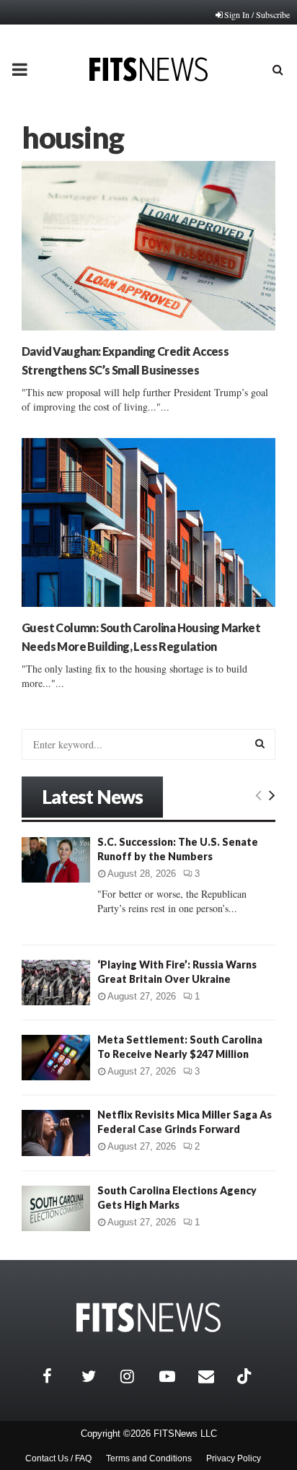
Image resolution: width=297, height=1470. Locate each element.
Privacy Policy (233, 1458)
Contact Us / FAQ (58, 1458)
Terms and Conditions (149, 1458)
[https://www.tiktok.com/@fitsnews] (245, 1376)
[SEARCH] (259, 743)
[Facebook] (58, 1376)
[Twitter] (97, 1376)
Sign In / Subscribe (257, 14)
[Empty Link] (258, 794)
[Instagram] (136, 1376)
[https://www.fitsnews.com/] (148, 1317)
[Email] (214, 1376)
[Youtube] (175, 1376)
